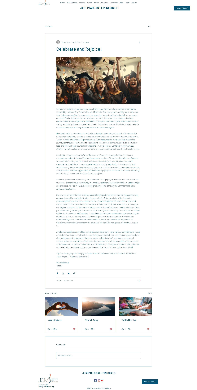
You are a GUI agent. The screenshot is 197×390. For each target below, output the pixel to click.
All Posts (49, 26)
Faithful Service (129, 320)
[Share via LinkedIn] (68, 273)
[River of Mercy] (98, 306)
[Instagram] (99, 380)
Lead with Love (55, 320)
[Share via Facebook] (57, 273)
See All (150, 293)
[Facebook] (95, 380)
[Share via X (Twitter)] (63, 273)
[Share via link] (74, 273)
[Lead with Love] (61, 306)
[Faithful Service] (135, 306)
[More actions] (139, 42)
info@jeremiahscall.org (46, 386)
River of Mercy (91, 320)
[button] (149, 26)
